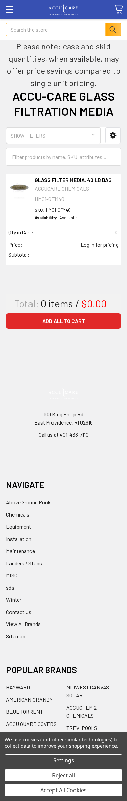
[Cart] (118, 9)
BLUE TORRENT (24, 711)
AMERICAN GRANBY (29, 699)
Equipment (18, 526)
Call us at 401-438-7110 (64, 434)
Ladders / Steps (24, 563)
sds (10, 587)
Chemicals (17, 514)
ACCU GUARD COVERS (31, 723)
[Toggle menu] (9, 9)
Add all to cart (63, 321)
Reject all (63, 775)
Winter (13, 599)
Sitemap (15, 636)
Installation (18, 538)
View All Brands (23, 624)
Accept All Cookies (63, 790)
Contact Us (18, 612)
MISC (11, 575)
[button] (113, 135)
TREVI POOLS (81, 728)
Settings (63, 760)
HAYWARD (18, 687)
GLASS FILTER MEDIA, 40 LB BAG (73, 180)
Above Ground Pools (29, 502)
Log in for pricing (100, 244)
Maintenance (20, 551)
